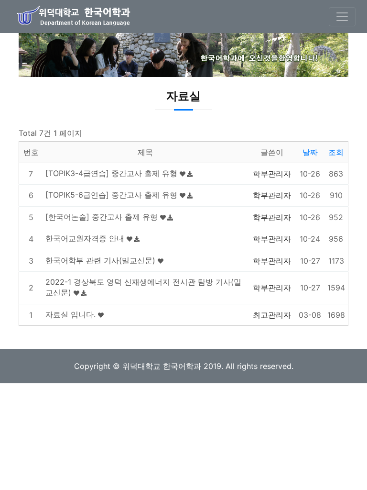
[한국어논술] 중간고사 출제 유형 (102, 217)
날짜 (310, 152)
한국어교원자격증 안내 (86, 238)
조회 (336, 152)
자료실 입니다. (71, 314)
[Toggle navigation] (342, 16)
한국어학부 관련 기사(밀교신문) (101, 260)
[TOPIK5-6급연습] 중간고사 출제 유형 (112, 195)
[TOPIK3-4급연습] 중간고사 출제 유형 (112, 173)
